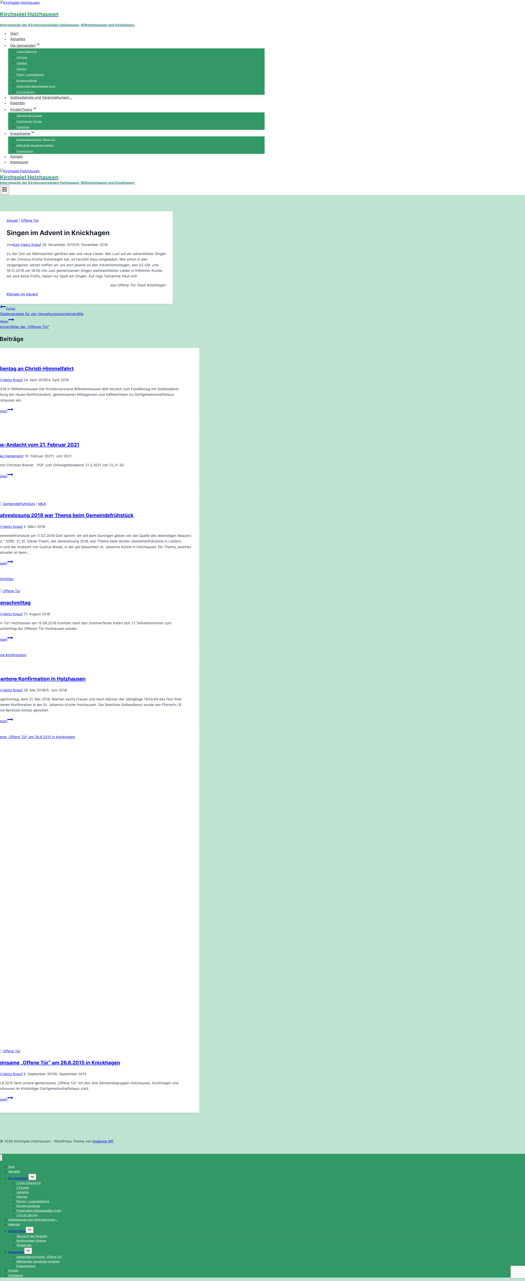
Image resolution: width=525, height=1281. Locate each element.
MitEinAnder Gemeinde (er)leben (35, 145)
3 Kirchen (21, 57)
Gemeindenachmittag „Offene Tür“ (36, 139)
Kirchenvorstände (26, 80)
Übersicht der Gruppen (29, 115)
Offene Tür (30, 220)
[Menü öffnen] (4, 190)
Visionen (21, 68)
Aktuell (12, 220)
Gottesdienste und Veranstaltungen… (41, 97)
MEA (42, 504)
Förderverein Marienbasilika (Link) (36, 86)
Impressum (19, 162)
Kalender (17, 103)
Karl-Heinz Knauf (27, 245)
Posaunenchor (25, 1266)
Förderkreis (22, 127)
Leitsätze (21, 63)
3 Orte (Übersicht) (26, 51)
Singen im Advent (22, 294)
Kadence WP (103, 1141)
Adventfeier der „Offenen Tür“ (24, 324)
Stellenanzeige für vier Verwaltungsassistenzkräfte (41, 311)
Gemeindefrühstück (19, 504)
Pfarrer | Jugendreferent (30, 74)
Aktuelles (17, 39)
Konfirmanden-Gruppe (29, 121)
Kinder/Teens (17, 1231)
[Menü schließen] (1, 1157)
